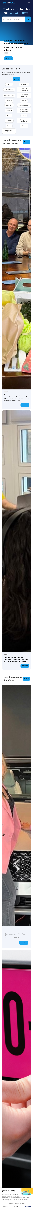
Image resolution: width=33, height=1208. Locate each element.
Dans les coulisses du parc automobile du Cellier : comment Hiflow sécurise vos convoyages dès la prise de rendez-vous (16, 398)
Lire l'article (8, 58)
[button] (28, 3)
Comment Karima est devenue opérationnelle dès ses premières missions (16, 45)
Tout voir (26, 141)
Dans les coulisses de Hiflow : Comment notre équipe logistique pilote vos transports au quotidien (16, 659)
